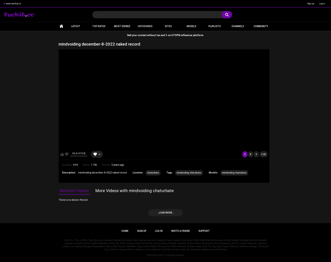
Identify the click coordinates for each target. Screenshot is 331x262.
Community (261, 26)
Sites (168, 26)
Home (61, 26)
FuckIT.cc (162, 255)
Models (191, 26)
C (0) (263, 154)
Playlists (214, 26)
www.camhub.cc (13, 3)
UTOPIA (175, 35)
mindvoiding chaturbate (189, 173)
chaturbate (153, 173)
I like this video (62, 154)
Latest (75, 26)
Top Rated (98, 26)
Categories (145, 26)
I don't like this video (66, 154)
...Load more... (165, 212)
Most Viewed (122, 26)
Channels (238, 26)
